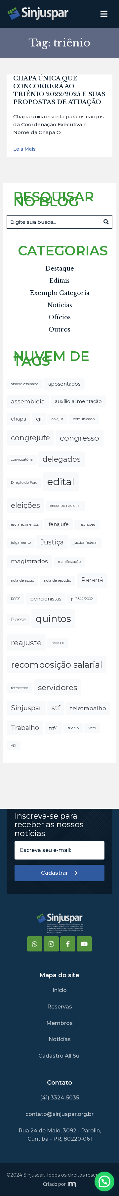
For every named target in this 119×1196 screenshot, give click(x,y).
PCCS (15, 599)
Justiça (52, 542)
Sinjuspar (26, 708)
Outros (59, 329)
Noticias (59, 305)
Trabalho (25, 728)
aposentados (64, 384)
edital (60, 481)
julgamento (21, 542)
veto (92, 728)
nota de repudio (57, 580)
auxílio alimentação (78, 401)
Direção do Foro (24, 483)
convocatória (22, 459)
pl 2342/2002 (82, 599)
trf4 (53, 728)
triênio (73, 728)
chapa (18, 419)
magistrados (29, 561)
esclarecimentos (25, 524)
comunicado (84, 419)
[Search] (106, 222)
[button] (104, 1181)
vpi (13, 745)
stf (56, 708)
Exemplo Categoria (60, 293)
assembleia (28, 401)
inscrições (87, 524)
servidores (57, 687)
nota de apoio (22, 580)
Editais (59, 280)
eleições (25, 505)
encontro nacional (65, 506)
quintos (53, 618)
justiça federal (86, 542)
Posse (18, 620)
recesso (58, 643)
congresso (79, 438)
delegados (62, 459)
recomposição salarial (56, 664)
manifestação (69, 562)
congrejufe (30, 437)
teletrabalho (88, 708)
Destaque (59, 268)
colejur (57, 419)
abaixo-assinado (24, 384)
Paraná (92, 580)
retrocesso (19, 688)
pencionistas (45, 599)
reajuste (26, 642)
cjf (39, 419)
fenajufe (59, 524)
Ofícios (60, 317)
